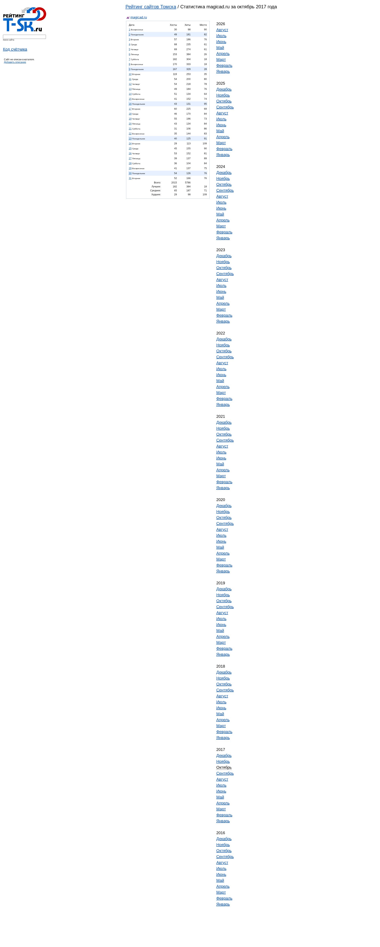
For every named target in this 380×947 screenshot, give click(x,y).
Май (220, 47)
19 (130, 118)
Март (221, 59)
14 (130, 94)
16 (130, 104)
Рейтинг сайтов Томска (150, 6)
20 (130, 123)
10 (130, 74)
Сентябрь (225, 107)
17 (130, 108)
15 (130, 99)
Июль (221, 36)
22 (130, 133)
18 (130, 113)
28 (130, 163)
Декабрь (224, 89)
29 (130, 168)
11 (130, 79)
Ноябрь (223, 95)
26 (130, 153)
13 (130, 89)
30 (130, 173)
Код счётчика (15, 49)
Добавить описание (15, 62)
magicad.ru (138, 17)
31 (130, 178)
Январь (223, 71)
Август (222, 30)
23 (130, 138)
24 (130, 143)
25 (130, 148)
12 (130, 84)
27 (130, 158)
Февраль (224, 65)
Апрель (223, 53)
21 (130, 128)
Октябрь (224, 101)
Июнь (221, 41)
